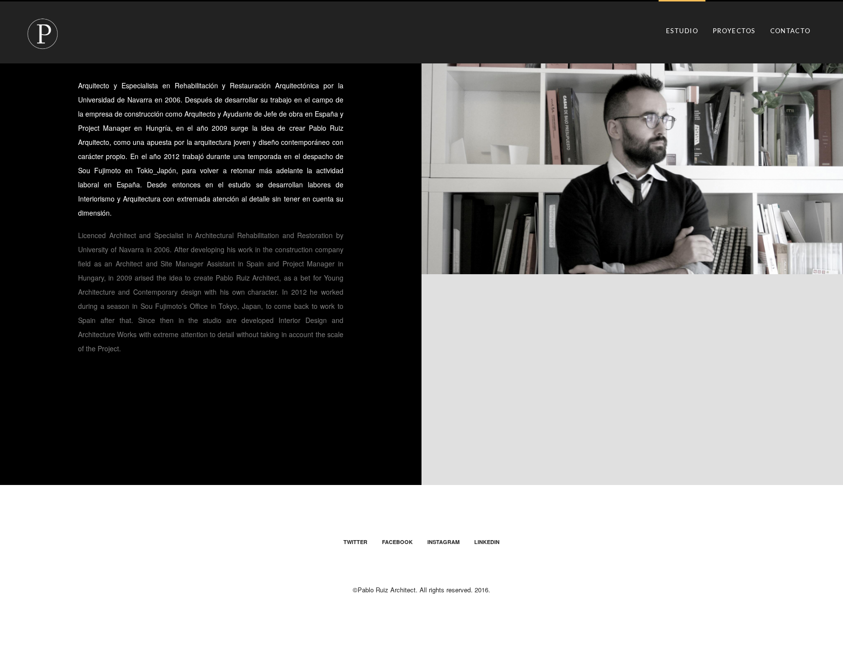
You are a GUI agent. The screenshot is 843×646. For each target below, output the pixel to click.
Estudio (682, 31)
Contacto (790, 31)
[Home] (42, 35)
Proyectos (734, 31)
